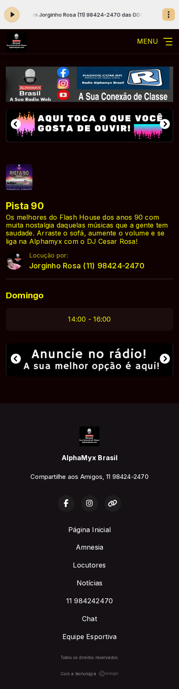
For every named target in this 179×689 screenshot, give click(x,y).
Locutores (89, 565)
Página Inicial (89, 529)
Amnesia (90, 547)
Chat (89, 619)
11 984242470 (89, 601)
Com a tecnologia (78, 673)
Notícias (90, 583)
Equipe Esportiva (89, 636)
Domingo (25, 295)
